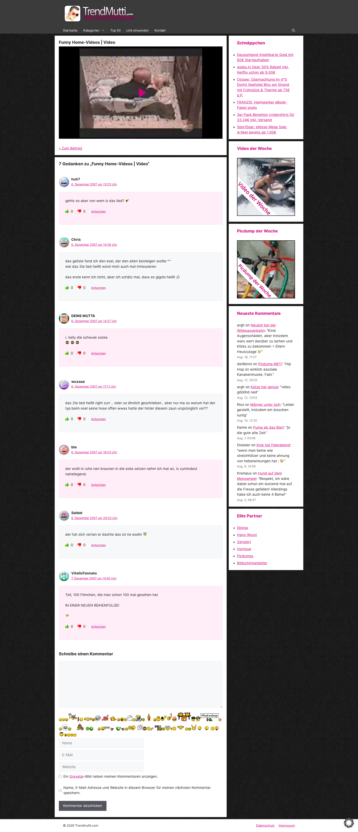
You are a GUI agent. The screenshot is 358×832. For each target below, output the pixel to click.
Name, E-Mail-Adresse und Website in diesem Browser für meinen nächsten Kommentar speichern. (137, 790)
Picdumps (245, 556)
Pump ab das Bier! (268, 427)
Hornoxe (244, 549)
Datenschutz (265, 825)
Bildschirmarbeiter (252, 563)
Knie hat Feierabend (273, 445)
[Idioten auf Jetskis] (266, 215)
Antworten (98, 211)
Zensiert (244, 542)
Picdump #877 (270, 364)
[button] (293, 30)
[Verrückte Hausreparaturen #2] (266, 297)
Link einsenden (137, 30)
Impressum (287, 825)
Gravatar (76, 776)
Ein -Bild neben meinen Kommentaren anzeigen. (110, 776)
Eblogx (242, 528)
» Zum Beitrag (70, 148)
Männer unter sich (265, 405)
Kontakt (160, 30)
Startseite (70, 30)
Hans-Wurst (247, 535)
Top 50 (115, 30)
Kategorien (91, 30)
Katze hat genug (264, 387)
